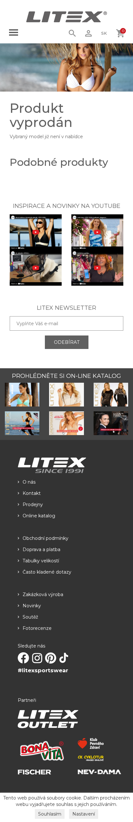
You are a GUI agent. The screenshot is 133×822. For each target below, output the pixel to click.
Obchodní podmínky (45, 538)
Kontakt (32, 493)
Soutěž (30, 617)
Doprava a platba (41, 549)
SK (104, 33)
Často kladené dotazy (47, 572)
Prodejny (33, 504)
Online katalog (39, 516)
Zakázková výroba (43, 594)
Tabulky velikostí (41, 561)
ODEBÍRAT (66, 342)
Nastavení (83, 814)
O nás (29, 482)
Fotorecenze (37, 628)
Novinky (32, 606)
